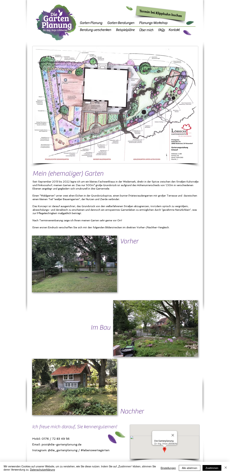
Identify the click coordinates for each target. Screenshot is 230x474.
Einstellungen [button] (168, 468)
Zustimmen (212, 468)
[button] (155, 328)
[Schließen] (226, 468)
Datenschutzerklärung (42, 469)
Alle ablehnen (189, 468)
